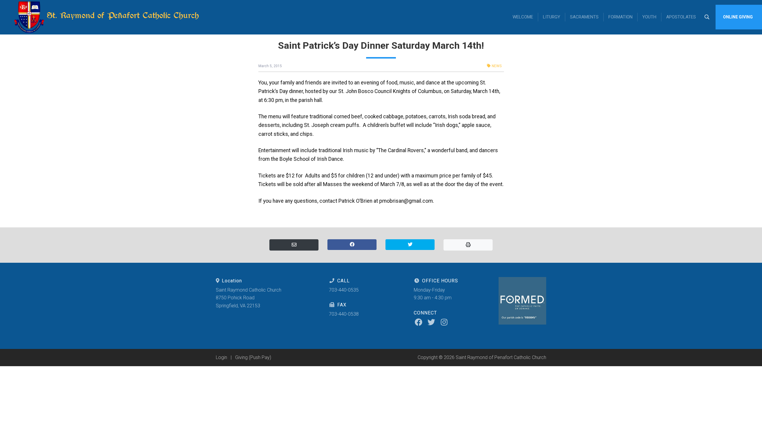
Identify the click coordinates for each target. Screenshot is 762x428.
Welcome (523, 17)
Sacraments (584, 17)
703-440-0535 (344, 290)
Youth (649, 17)
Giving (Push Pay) (253, 357)
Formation (620, 17)
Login (221, 357)
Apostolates (681, 17)
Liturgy (551, 17)
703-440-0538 (344, 314)
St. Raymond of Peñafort (121, 15)
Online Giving (738, 17)
